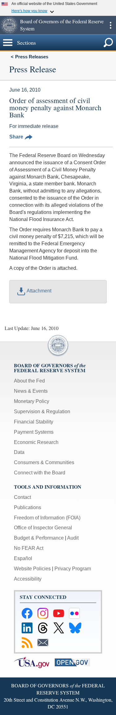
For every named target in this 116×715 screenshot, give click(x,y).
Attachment (39, 290)
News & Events (31, 391)
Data (19, 452)
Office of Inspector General (43, 527)
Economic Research (36, 442)
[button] (9, 25)
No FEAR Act (28, 548)
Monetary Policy (31, 401)
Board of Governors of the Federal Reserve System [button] (62, 25)
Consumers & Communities (44, 462)
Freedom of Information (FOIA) (47, 517)
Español (23, 558)
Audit (73, 538)
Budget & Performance (39, 538)
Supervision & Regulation (42, 411)
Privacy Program (72, 568)
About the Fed (29, 380)
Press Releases (31, 56)
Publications (27, 507)
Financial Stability (33, 421)
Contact (22, 497)
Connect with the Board (39, 472)
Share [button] (16, 136)
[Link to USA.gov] (34, 662)
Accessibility (27, 579)
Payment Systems (34, 432)
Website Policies (32, 568)
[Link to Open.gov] (74, 662)
